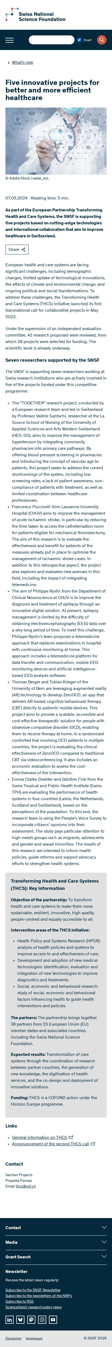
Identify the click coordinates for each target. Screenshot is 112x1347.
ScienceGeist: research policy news (33, 1307)
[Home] (35, 20)
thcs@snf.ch (26, 1187)
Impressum (34, 1339)
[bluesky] (20, 1320)
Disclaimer (13, 1339)
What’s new (22, 63)
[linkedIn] (9, 1320)
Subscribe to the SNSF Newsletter (33, 1290)
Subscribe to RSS (19, 1302)
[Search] (102, 40)
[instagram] (42, 1320)
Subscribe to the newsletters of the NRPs (38, 1296)
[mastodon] (31, 1320)
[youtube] (53, 1320)
